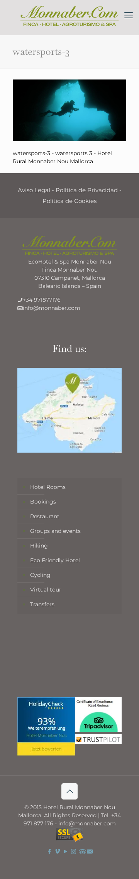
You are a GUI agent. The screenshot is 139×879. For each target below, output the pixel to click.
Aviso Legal (34, 190)
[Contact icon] (90, 851)
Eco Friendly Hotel (55, 560)
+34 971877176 (42, 299)
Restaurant (44, 516)
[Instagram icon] (73, 851)
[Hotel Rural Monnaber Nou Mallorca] (69, 15)
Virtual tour (45, 589)
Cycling (40, 574)
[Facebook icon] (49, 851)
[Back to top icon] (69, 791)
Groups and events (55, 530)
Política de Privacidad (87, 190)
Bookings (43, 501)
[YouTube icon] (65, 851)
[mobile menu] (128, 15)
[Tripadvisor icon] (82, 851)
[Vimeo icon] (57, 851)
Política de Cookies (69, 201)
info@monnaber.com (51, 307)
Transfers (42, 604)
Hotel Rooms (48, 486)
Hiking (39, 545)
